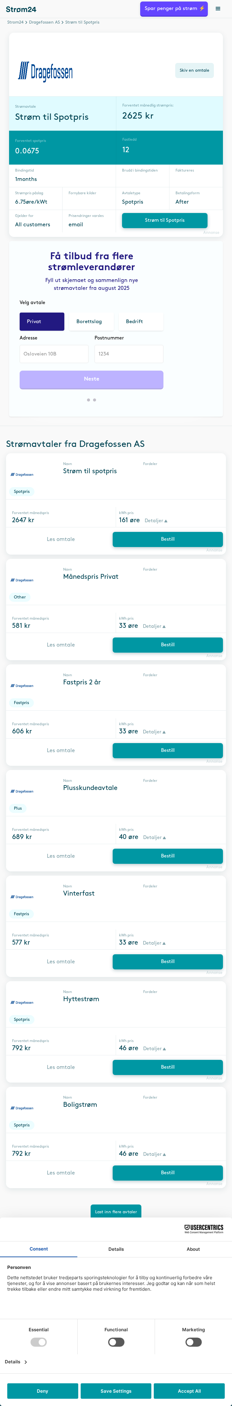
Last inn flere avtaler (116, 1212)
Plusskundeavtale (90, 788)
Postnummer (109, 338)
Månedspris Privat (90, 577)
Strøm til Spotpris (165, 220)
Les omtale (61, 539)
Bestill (168, 539)
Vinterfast (79, 894)
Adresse (28, 338)
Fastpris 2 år (82, 683)
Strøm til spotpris (90, 471)
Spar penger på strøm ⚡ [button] (175, 8)
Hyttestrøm (81, 999)
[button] (218, 9)
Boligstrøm (80, 1105)
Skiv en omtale (194, 70)
